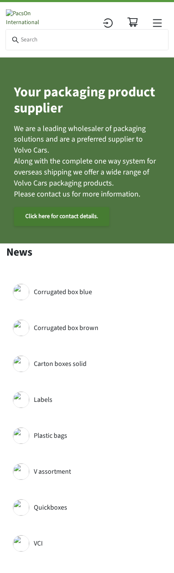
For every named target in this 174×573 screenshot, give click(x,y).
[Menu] (157, 23)
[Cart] (132, 22)
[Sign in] (108, 23)
